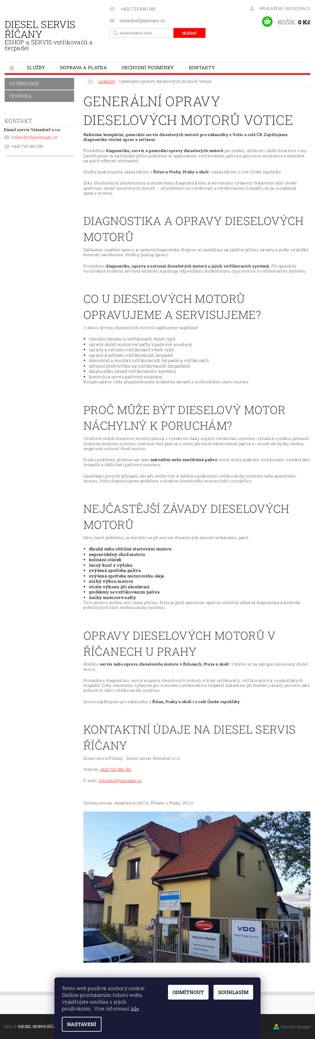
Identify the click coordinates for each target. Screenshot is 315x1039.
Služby (36, 67)
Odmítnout (188, 992)
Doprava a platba (83, 67)
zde (135, 1008)
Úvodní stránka (12, 67)
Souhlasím (233, 992)
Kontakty (202, 67)
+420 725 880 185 (115, 769)
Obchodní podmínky (148, 67)
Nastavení (81, 1024)
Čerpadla (20, 96)
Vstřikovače (24, 84)
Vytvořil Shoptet (295, 1026)
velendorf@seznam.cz (34, 137)
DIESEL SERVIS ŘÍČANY (49, 35)
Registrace (298, 8)
